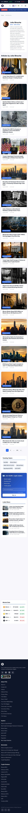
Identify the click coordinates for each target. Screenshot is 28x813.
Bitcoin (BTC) (4, 767)
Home (2, 15)
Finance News (6, 437)
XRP (2, 798)
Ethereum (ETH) (4, 769)
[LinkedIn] (9, 672)
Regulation (3, 738)
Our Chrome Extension (6, 713)
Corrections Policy (5, 708)
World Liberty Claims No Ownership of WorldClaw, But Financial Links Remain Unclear (13, 338)
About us (3, 684)
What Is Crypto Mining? (6, 723)
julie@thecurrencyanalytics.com (17, 49)
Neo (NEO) (3, 789)
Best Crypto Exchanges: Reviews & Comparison (12, 725)
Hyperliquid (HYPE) (8, 468)
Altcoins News (6, 72)
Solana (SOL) (4, 796)
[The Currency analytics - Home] (2, 5)
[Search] (10, 5)
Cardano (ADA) (4, 801)
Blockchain (3, 735)
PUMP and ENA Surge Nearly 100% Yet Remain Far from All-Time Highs (16, 526)
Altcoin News (4, 730)
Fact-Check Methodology (7, 701)
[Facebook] (6, 672)
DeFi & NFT (17, 468)
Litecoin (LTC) (4, 772)
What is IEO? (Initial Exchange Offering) (10, 752)
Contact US (3, 687)
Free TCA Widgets (5, 704)
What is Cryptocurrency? (6, 747)
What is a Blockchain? (6, 757)
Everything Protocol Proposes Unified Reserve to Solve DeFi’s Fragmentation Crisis (16, 533)
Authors (3, 689)
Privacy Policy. (20, 492)
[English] (13, 6)
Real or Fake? (4, 699)
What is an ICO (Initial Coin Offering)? (9, 750)
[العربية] (18, 6)
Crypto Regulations (5, 759)
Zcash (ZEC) (4, 781)
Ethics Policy (4, 711)
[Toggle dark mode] (22, 5)
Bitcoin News (6, 230)
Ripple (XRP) (4, 776)
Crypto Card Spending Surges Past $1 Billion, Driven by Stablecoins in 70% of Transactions (16, 508)
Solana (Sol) (4, 786)
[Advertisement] (14, 554)
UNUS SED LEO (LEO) (9, 465)
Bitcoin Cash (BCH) (5, 774)
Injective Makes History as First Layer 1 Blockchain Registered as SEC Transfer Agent (13, 103)
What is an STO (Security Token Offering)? (10, 755)
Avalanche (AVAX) (5, 784)
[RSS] (12, 672)
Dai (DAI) (6, 462)
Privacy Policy (4, 694)
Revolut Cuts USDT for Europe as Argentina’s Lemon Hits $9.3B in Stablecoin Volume (12, 130)
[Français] (16, 6)
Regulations (6, 360)
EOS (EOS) (3, 779)
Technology (6, 98)
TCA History (4, 716)
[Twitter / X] (2, 672)
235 (17, 450)
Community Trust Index (6, 706)
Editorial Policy (4, 691)
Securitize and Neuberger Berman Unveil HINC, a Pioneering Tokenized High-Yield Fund (14, 183)
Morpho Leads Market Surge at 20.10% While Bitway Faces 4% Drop (16, 514)
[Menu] (25, 5)
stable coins (6, 125)
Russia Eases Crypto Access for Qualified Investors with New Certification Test (17, 520)
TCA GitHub (4, 696)
